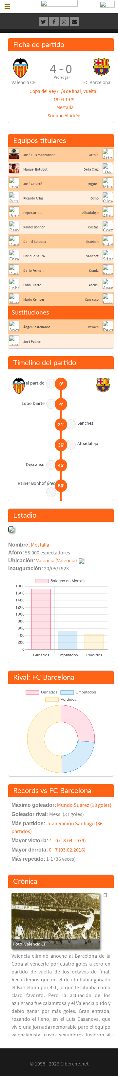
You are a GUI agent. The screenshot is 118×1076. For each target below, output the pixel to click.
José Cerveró (32, 184)
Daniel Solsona (34, 242)
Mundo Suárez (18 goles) (84, 805)
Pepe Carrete (32, 213)
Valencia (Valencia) (56, 561)
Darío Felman (33, 271)
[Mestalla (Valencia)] (11, 529)
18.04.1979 (63, 100)
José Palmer (32, 341)
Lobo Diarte (32, 285)
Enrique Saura (34, 256)
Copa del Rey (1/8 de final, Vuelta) (64, 91)
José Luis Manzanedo (39, 155)
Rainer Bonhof (34, 227)
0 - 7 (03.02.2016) (67, 850)
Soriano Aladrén (64, 116)
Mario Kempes (34, 299)
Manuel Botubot (35, 169)
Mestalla (65, 107)
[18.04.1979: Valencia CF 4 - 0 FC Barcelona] (55, 921)
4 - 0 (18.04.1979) (67, 841)
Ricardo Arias (33, 198)
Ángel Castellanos (36, 327)
